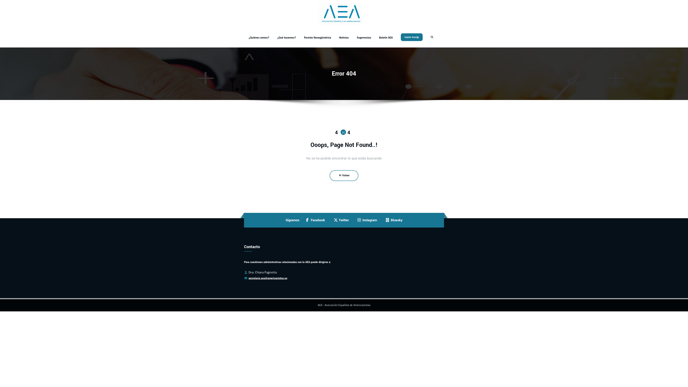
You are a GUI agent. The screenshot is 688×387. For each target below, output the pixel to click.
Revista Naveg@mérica (317, 38)
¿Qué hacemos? (286, 38)
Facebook (318, 220)
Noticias (344, 38)
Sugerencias (364, 38)
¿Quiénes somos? (259, 38)
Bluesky (396, 220)
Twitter (344, 220)
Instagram (369, 220)
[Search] (432, 37)
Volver (346, 175)
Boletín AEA (386, 38)
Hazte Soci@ (412, 37)
